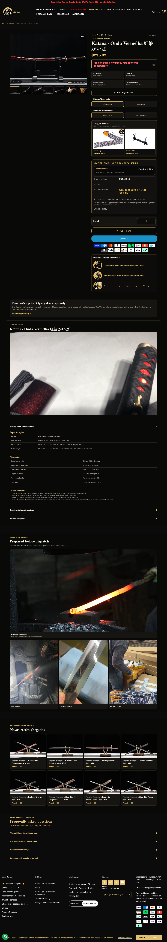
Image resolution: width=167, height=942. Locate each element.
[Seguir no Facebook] (104, 882)
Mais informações (125, 937)
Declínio (142, 937)
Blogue (5, 908)
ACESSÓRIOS (63, 14)
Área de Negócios (9, 912)
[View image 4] (48, 90)
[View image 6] (71, 90)
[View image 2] (26, 90)
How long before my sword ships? (24, 841)
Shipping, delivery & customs (22, 510)
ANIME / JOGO (133, 9)
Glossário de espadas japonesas (15, 904)
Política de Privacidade (45, 883)
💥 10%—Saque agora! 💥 (13, 883)
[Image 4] (74, 82)
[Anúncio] (83, 2)
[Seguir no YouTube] (122, 882)
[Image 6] (77, 82)
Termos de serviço (43, 898)
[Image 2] (71, 82)
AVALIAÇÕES (78, 14)
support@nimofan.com (151, 888)
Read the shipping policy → (21, 314)
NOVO (62, 9)
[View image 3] (37, 90)
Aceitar (156, 937)
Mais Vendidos (78, 9)
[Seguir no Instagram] (110, 882)
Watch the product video (124, 93)
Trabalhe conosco (9, 900)
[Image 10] (83, 82)
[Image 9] (81, 82)
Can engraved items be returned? (24, 858)
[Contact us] (5, 937)
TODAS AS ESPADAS (45, 9)
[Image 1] (69, 82)
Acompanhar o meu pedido (13, 896)
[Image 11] (84, 82)
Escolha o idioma (110, 889)
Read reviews (152, 35)
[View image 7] (82, 90)
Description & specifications (22, 426)
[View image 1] (15, 90)
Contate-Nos (7, 916)
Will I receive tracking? (19, 850)
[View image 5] (60, 90)
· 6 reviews (101, 35)
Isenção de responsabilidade (47, 902)
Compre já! (124, 239)
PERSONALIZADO (44, 14)
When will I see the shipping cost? (24, 833)
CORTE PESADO (95, 9)
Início (4, 23)
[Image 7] (78, 82)
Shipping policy (100, 209)
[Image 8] (80, 82)
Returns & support (17, 518)
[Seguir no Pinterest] (116, 882)
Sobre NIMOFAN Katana (12, 888)
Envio (37, 888)
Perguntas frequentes (11, 892)
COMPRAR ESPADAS (114, 9)
